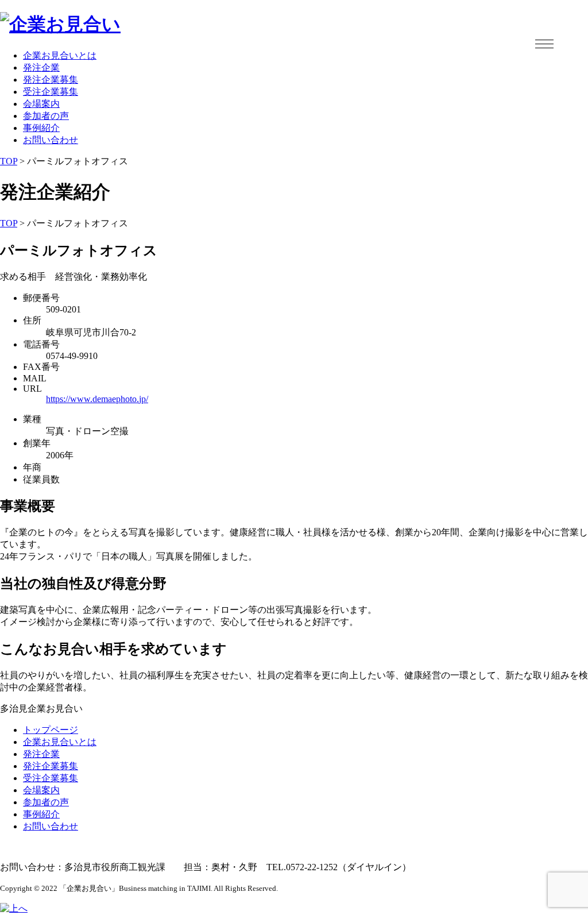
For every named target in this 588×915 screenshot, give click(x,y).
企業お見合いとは (59, 55)
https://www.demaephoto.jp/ (97, 399)
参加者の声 (46, 116)
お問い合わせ (50, 140)
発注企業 (41, 67)
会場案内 (41, 104)
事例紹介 (41, 128)
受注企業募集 (50, 91)
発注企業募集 (50, 79)
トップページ (50, 730)
